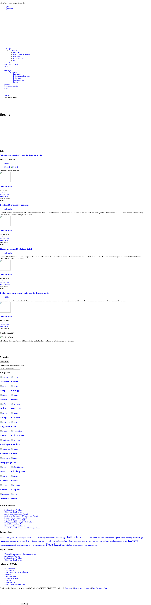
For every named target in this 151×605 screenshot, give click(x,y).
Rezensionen (73, 545)
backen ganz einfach (24, 538)
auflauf (2, 538)
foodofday (40, 541)
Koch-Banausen (10, 576)
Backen (14, 381)
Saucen (14, 481)
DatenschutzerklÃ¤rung (21, 54)
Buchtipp (15, 390)
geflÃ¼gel (60, 541)
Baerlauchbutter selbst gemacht (14, 205)
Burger (3, 399)
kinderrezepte (122, 541)
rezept (80, 545)
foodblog (129, 538)
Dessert (14, 399)
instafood (109, 541)
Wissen (14, 498)
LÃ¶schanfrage (18, 58)
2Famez (105, 588)
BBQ (2, 390)
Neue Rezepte (55, 544)
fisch (107, 538)
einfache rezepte (97, 537)
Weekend (4, 498)
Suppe (85, 545)
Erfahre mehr (4, 194)
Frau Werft (8, 574)
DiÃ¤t (3, 408)
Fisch (13, 426)
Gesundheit (5, 453)
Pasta (13, 463)
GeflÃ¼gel (5, 444)
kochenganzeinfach (8, 545)
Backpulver (34, 538)
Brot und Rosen (9, 568)
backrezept (41, 538)
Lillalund (7, 580)
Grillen (6, 163)
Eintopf (3, 417)
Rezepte (7, 62)
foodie (25, 541)
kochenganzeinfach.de (22, 545)
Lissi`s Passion (9, 582)
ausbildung (8, 538)
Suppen (3, 490)
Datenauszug (17, 56)
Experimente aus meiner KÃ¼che (16, 572)
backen (14, 537)
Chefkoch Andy (6, 186)
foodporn (51, 541)
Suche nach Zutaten (11, 64)
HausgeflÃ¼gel (82, 541)
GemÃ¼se (15, 444)
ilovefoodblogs (99, 541)
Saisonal (4, 481)
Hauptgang (5, 463)
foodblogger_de (15, 541)
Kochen (133, 541)
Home (6, 95)
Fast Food (15, 417)
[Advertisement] (75, 27)
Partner (15, 60)
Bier (57, 538)
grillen (76, 541)
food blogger (138, 537)
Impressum (17, 52)
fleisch (122, 537)
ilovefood (90, 541)
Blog (6, 66)
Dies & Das (16, 408)
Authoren (7, 48)
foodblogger (5, 541)
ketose (116, 541)
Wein (96, 545)
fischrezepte (114, 538)
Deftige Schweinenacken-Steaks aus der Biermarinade (24, 293)
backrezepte (50, 538)
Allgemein (8, 209)
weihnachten (91, 545)
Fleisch (3, 435)
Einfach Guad (9, 570)
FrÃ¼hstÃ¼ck (17, 435)
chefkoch (72, 537)
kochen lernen (34, 545)
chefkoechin (81, 538)
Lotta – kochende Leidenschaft (15, 584)
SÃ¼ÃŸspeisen (18, 471)
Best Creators (96, 588)
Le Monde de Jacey (11, 578)
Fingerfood (5, 426)
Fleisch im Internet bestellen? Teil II (16, 249)
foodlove (32, 541)
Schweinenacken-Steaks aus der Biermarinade (21, 155)
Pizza (2, 471)
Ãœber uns (13, 50)
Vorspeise (15, 490)
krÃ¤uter (43, 545)
